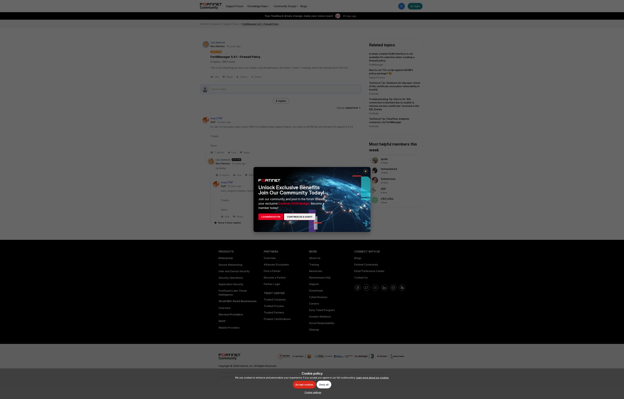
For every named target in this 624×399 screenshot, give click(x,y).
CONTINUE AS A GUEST (299, 216)
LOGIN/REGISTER (270, 216)
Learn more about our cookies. (372, 377)
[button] (312, 392)
